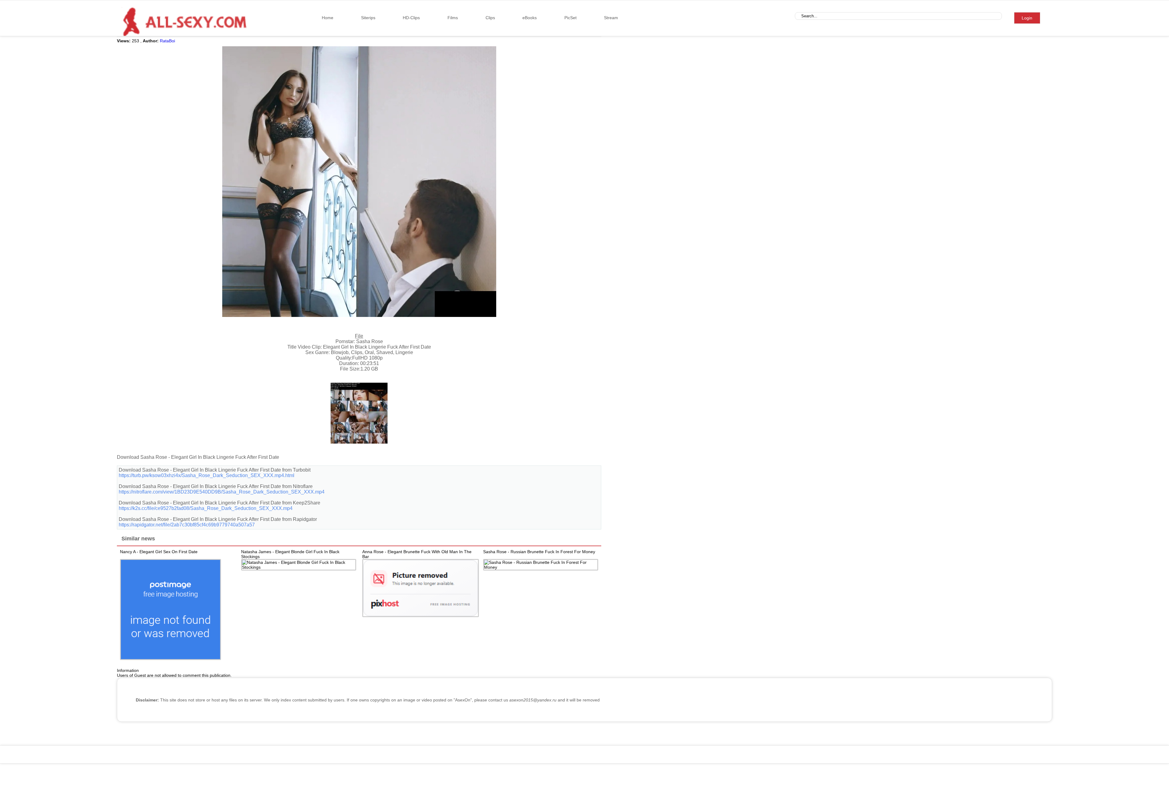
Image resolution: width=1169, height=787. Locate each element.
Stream (611, 17)
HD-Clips (411, 17)
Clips (490, 17)
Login (1027, 18)
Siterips (368, 17)
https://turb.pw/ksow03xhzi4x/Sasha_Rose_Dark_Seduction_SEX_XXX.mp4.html (206, 475)
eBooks (529, 17)
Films (453, 17)
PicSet (570, 17)
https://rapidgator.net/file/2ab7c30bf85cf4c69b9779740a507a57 (187, 524)
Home (327, 17)
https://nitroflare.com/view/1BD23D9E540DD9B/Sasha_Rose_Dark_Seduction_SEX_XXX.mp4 (222, 491)
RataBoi (167, 40)
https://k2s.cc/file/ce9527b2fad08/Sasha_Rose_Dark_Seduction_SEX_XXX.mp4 (206, 508)
